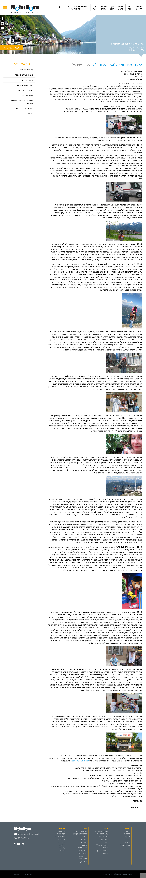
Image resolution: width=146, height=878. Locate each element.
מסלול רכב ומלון (103, 836)
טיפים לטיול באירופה (25, 90)
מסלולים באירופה (26, 69)
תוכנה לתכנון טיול (102, 834)
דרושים (127, 842)
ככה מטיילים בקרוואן (80, 834)
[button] (5, 7)
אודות (128, 831)
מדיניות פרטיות (125, 845)
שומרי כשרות (61, 834)
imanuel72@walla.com (79, 760)
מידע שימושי (83, 856)
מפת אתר (127, 839)
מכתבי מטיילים (82, 853)
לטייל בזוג (62, 845)
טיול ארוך (62, 850)
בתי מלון (105, 848)
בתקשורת (127, 834)
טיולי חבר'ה (61, 842)
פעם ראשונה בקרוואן (80, 831)
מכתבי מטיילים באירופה (24, 75)
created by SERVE (23, 874)
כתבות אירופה (27, 80)
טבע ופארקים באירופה (24, 108)
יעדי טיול (84, 836)
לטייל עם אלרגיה (60, 836)
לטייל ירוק (83, 861)
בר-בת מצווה (61, 831)
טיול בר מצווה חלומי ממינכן (120, 44)
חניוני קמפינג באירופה (25, 85)
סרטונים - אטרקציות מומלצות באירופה (22, 102)
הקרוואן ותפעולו (82, 848)
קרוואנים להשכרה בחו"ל (100, 831)
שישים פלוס (61, 839)
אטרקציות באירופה (26, 95)
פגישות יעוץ (104, 839)
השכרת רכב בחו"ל (102, 845)
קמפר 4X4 (61, 848)
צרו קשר (127, 836)
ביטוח (106, 842)
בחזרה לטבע (83, 859)
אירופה (135, 44)
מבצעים (105, 853)
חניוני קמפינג (82, 850)
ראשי (142, 44)
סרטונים (84, 845)
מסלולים (84, 842)
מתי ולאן (84, 839)
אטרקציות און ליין (102, 850)
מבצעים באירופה (26, 113)
